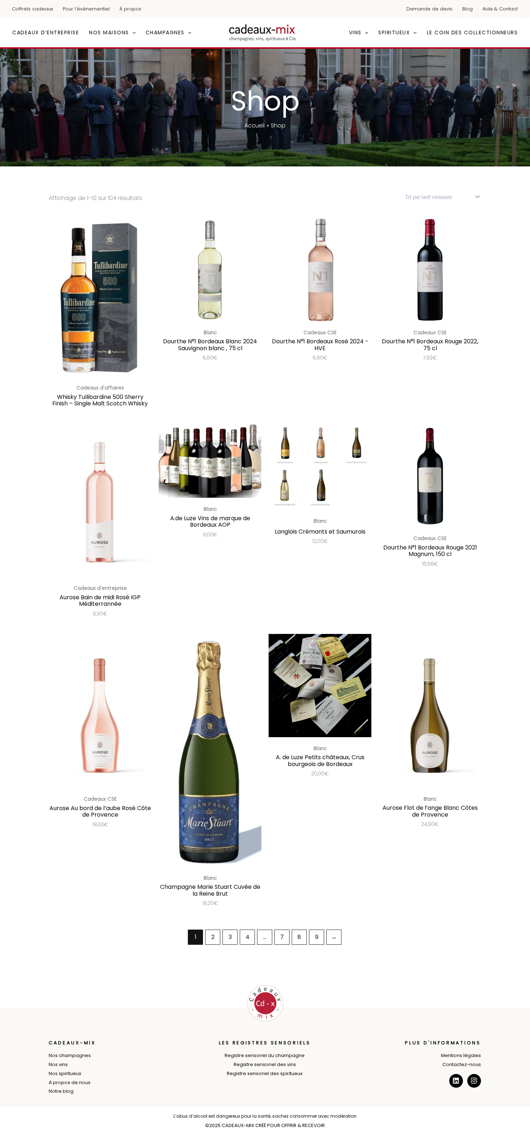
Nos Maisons (109, 32)
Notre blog (61, 1091)
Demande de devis (429, 8)
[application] (132, 32)
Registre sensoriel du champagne (265, 1055)
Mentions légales (461, 1055)
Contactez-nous (461, 1064)
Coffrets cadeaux (32, 8)
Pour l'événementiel (86, 8)
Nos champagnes (70, 1055)
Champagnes (165, 32)
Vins (355, 32)
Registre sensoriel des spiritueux (264, 1073)
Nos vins (58, 1064)
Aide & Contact (500, 8)
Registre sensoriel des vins (265, 1064)
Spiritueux (394, 32)
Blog (467, 8)
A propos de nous (69, 1082)
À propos (130, 8)
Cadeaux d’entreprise (45, 32)
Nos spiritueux (65, 1073)
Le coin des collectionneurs (472, 32)
